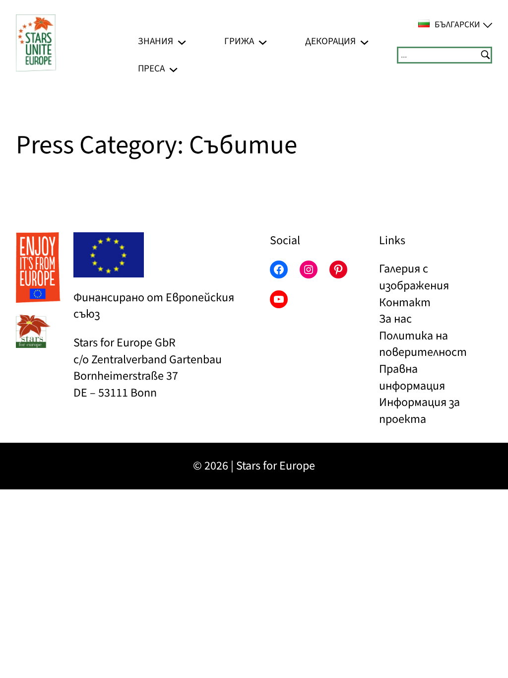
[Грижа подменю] (262, 41)
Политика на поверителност (423, 344)
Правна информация (412, 377)
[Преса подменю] (173, 68)
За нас (395, 319)
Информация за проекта (419, 411)
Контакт (405, 302)
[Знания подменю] (182, 41)
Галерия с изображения (414, 277)
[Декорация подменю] (364, 41)
